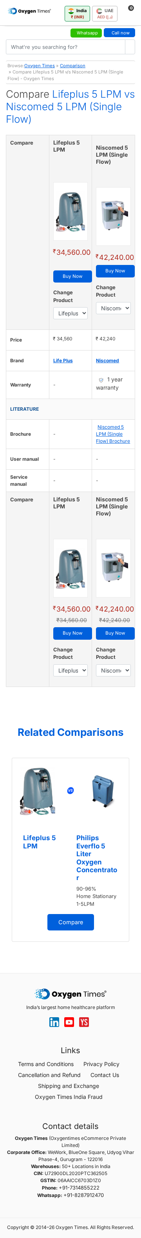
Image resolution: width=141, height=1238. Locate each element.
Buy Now (73, 276)
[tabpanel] (70, 850)
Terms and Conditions (46, 1064)
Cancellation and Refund (49, 1075)
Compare (70, 922)
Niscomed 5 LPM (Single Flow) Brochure (113, 434)
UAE (105, 13)
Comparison (72, 65)
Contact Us (104, 1075)
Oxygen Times (39, 65)
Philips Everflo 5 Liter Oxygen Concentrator (96, 858)
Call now (121, 33)
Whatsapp (87, 33)
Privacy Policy (101, 1064)
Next (133, 852)
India (79, 13)
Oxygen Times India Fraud (69, 1096)
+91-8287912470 (83, 1195)
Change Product (63, 296)
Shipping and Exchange (68, 1085)
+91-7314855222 (79, 1187)
